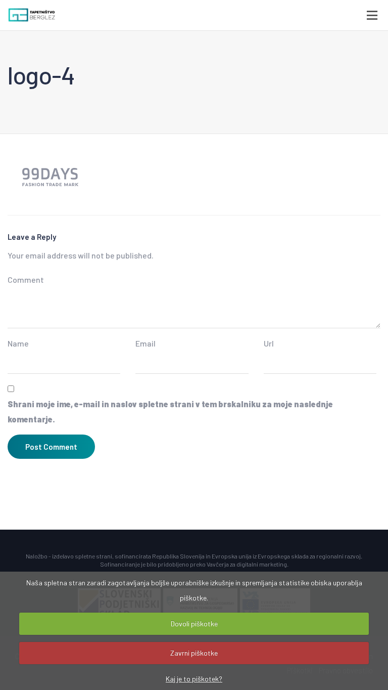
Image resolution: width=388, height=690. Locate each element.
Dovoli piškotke (194, 623)
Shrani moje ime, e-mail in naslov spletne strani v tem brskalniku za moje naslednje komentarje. (170, 411)
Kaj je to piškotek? (194, 678)
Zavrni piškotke (194, 653)
